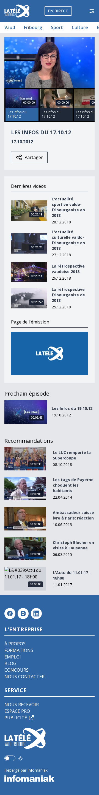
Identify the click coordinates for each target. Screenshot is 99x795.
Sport (57, 27)
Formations (18, 650)
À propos (15, 644)
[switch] (9, 758)
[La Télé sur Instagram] (23, 613)
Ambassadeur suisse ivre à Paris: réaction (73, 515)
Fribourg (33, 27)
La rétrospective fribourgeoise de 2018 (68, 295)
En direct (58, 10)
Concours (16, 670)
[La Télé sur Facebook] (10, 613)
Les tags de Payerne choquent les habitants (73, 485)
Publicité (15, 718)
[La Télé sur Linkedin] (36, 613)
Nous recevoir (21, 705)
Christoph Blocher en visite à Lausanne (73, 545)
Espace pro (17, 711)
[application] (49, 62)
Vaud (9, 27)
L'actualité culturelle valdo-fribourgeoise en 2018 (68, 240)
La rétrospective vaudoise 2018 (68, 268)
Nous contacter (24, 677)
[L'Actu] (49, 353)
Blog (10, 663)
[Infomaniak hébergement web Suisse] (49, 778)
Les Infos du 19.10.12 (72, 408)
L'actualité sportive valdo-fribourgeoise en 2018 (68, 207)
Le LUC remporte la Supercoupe (72, 455)
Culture (80, 27)
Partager (33, 157)
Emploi (12, 657)
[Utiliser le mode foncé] (20, 758)
